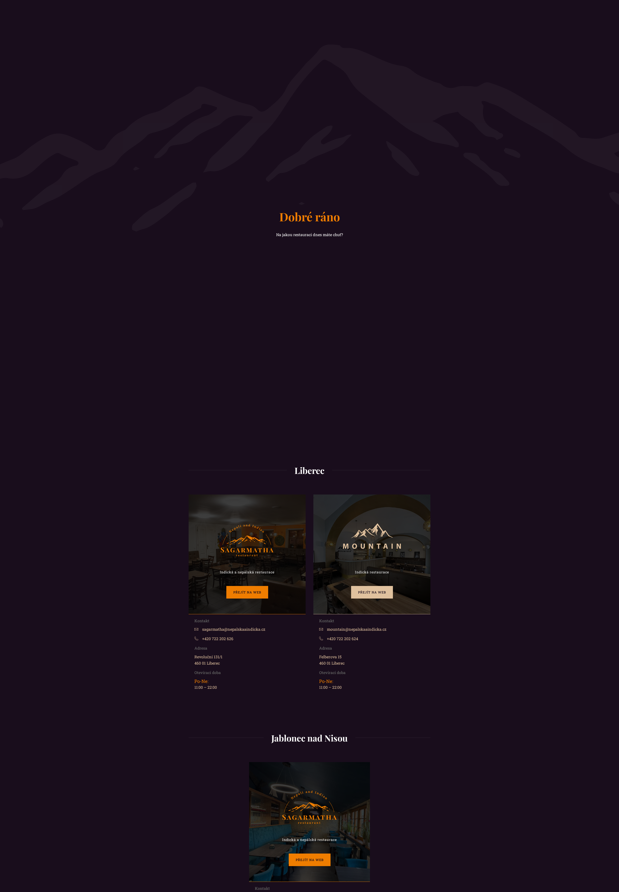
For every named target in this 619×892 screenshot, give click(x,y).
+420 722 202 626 (217, 638)
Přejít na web (247, 592)
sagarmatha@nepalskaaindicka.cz (233, 629)
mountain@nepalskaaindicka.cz (356, 629)
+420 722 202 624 (342, 638)
